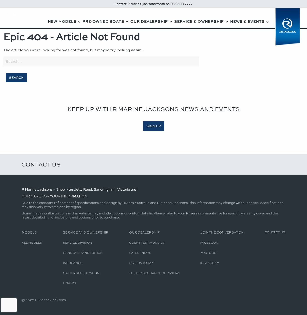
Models (29, 232)
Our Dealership (149, 21)
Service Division (77, 242)
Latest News (140, 252)
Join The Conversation (222, 232)
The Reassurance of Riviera (154, 273)
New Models (62, 21)
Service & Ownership (199, 21)
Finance (70, 283)
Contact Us (41, 164)
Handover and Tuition (83, 252)
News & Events (247, 21)
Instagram (209, 263)
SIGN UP (153, 126)
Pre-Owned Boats (103, 21)
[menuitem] (63, 18)
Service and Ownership (85, 232)
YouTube (208, 252)
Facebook (209, 242)
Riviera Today (141, 263)
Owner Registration (81, 273)
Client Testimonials (147, 242)
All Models (32, 242)
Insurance (72, 263)
